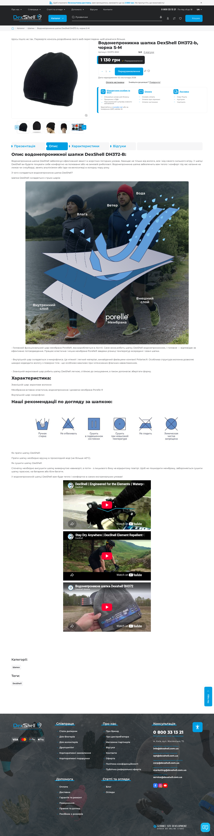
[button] (17, 127)
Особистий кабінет (168, 18)
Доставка (64, 792)
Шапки (16, 667)
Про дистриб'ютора (117, 736)
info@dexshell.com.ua (166, 748)
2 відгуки (149, 52)
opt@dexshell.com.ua (165, 755)
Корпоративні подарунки (74, 758)
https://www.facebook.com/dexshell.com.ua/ (155, 785)
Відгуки (94, 9)
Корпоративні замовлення (75, 753)
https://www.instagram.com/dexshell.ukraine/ (160, 785)
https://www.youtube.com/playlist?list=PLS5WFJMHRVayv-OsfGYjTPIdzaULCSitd (165, 785)
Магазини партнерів (118, 742)
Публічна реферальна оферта (123, 769)
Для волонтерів (68, 742)
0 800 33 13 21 (168, 9)
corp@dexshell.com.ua (166, 763)
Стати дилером (68, 731)
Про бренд (112, 731)
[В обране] (148, 74)
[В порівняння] (145, 74)
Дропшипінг (66, 747)
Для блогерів (67, 736)
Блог (108, 786)
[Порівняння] (174, 18)
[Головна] (12, 28)
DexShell (17, 683)
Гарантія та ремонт (70, 797)
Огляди (110, 792)
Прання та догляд (69, 808)
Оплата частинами (115, 82)
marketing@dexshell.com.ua (169, 770)
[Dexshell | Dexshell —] (27, 18)
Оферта (110, 758)
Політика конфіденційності (122, 763)
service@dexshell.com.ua (167, 777)
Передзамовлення (129, 71)
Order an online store (170, 829)
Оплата (63, 786)
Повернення (66, 803)
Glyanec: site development (172, 826)
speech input (160, 17)
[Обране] (180, 18)
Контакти (107, 9)
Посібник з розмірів (71, 814)
